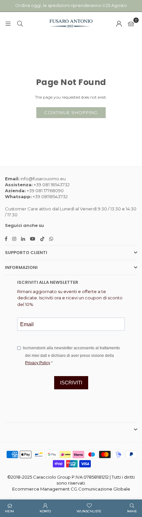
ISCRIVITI (71, 382)
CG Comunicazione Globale (100, 489)
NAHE (132, 511)
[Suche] (20, 23)
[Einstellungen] (119, 23)
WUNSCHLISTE (89, 511)
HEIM (9, 511)
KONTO (45, 511)
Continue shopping (71, 112)
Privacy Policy (37, 363)
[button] (131, 23)
